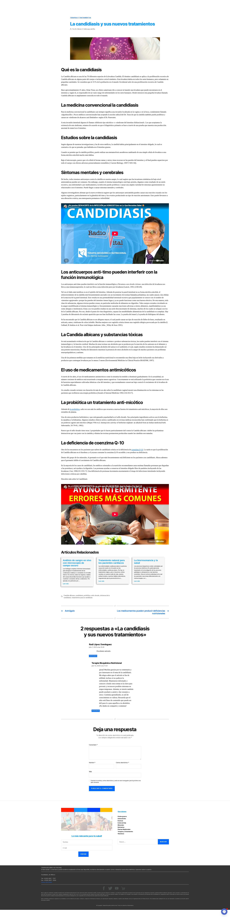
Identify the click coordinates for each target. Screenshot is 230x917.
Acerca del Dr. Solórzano (156, 4)
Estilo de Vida (122, 823)
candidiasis (79, 595)
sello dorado (95, 595)
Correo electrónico (122, 762)
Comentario (93, 745)
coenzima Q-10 (137, 450)
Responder (93, 656)
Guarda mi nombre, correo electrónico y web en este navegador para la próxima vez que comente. (116, 781)
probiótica (87, 595)
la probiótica (75, 409)
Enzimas (120, 821)
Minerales (121, 825)
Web (90, 771)
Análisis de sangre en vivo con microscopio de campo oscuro (77, 563)
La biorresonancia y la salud (146, 561)
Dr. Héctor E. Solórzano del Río (85, 29)
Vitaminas (121, 833)
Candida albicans (69, 595)
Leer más (66, 583)
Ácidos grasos (122, 816)
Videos (178, 4)
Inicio (142, 4)
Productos (186, 4)
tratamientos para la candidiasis (82, 597)
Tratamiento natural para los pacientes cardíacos (111, 561)
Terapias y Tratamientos (80, 18)
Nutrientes (121, 827)
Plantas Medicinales (124, 829)
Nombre (92, 762)
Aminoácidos (122, 818)
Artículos (170, 4)
